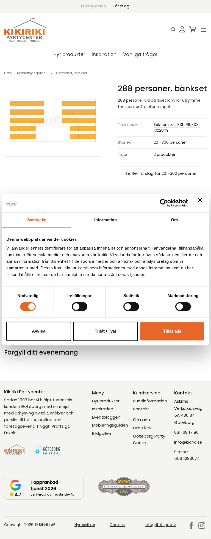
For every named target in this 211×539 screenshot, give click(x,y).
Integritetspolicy (160, 524)
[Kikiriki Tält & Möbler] (25, 30)
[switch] (79, 306)
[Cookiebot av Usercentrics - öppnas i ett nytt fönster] (164, 203)
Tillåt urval (105, 331)
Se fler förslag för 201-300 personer (161, 173)
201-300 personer (170, 142)
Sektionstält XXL (169, 124)
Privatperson (93, 6)
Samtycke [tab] (36, 219)
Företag (121, 6)
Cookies (117, 524)
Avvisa (38, 331)
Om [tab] (174, 219)
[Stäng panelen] (201, 203)
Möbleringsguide (31, 73)
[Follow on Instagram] (201, 526)
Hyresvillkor (84, 524)
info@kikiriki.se (188, 442)
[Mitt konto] (182, 29)
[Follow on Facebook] (191, 526)
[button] (173, 29)
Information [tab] (105, 219)
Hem (8, 73)
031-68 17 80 (186, 432)
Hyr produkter (69, 54)
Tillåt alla (172, 331)
